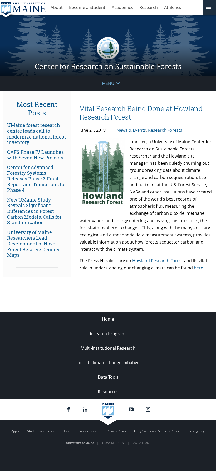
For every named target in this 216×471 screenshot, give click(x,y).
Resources (108, 391)
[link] (37, 133)
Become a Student (87, 7)
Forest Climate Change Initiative (108, 362)
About (57, 7)
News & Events (131, 130)
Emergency (196, 431)
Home (108, 319)
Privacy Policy (116, 431)
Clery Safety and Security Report (157, 431)
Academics (122, 7)
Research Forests (165, 130)
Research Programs (108, 333)
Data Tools (108, 377)
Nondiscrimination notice (80, 431)
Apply (15, 431)
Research (148, 7)
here (198, 268)
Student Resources (41, 431)
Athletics (172, 7)
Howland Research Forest (157, 261)
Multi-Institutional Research (108, 348)
